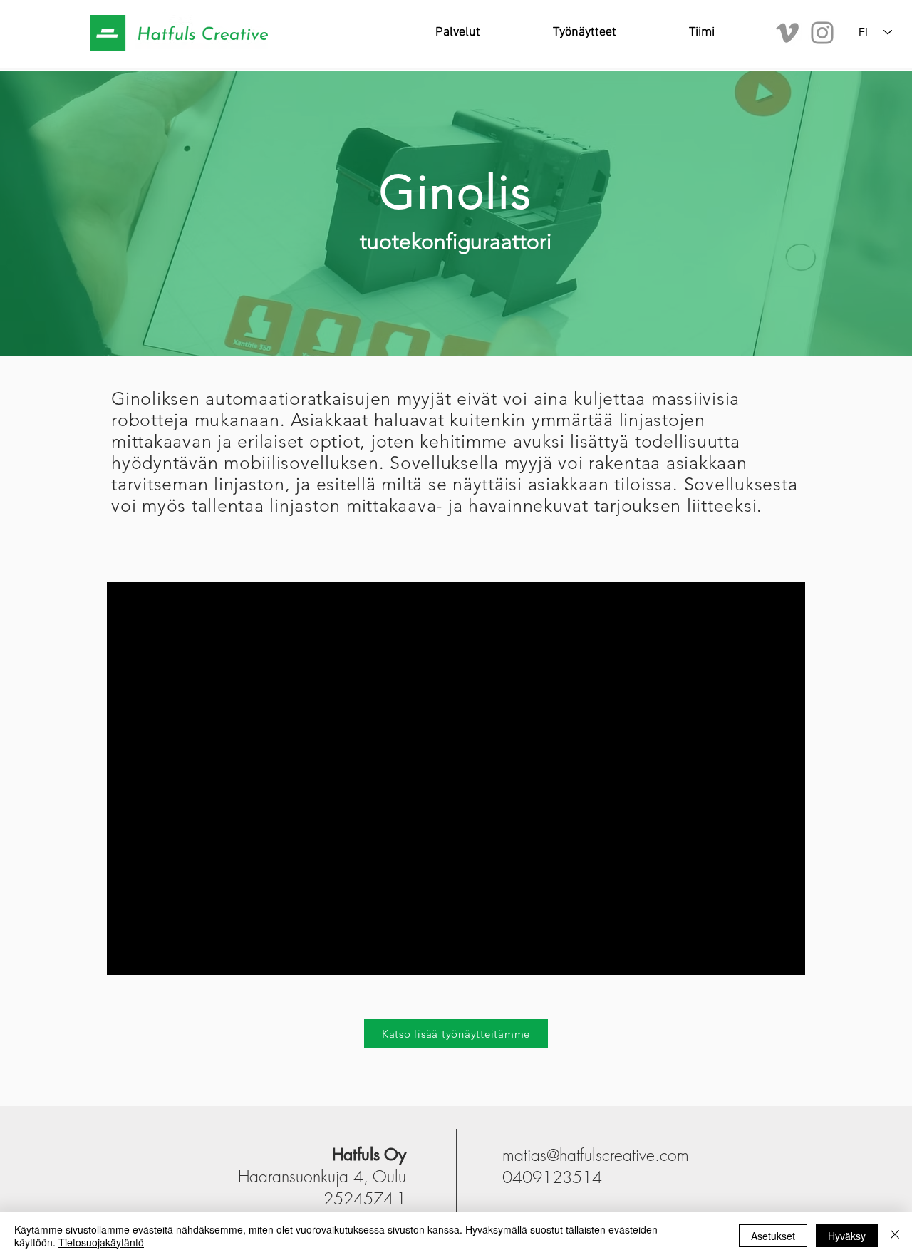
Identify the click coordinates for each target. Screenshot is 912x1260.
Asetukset (773, 1236)
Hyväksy (847, 1236)
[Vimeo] (787, 33)
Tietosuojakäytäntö (101, 1242)
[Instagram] (822, 33)
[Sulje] (894, 1236)
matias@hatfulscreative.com (595, 1155)
